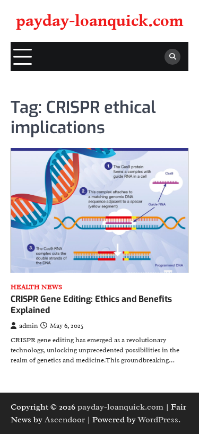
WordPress (158, 419)
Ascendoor (65, 419)
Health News (36, 287)
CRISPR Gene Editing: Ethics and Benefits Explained (91, 304)
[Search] (172, 57)
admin (28, 326)
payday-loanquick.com (100, 21)
